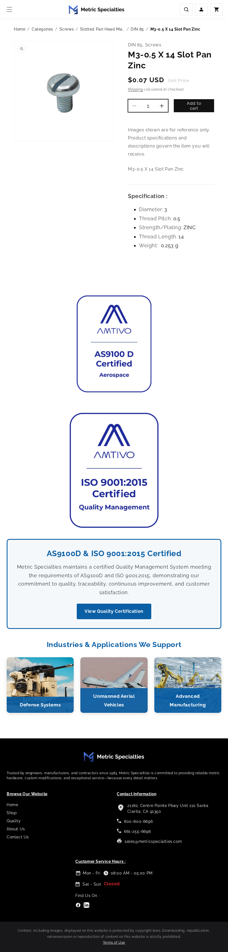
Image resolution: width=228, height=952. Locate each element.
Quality (14, 821)
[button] (9, 9)
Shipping (135, 89)
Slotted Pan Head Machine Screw (102, 29)
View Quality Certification (114, 611)
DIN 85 (137, 29)
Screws (67, 29)
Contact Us (18, 837)
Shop (12, 813)
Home (19, 29)
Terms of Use (114, 942)
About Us (16, 829)
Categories (42, 29)
